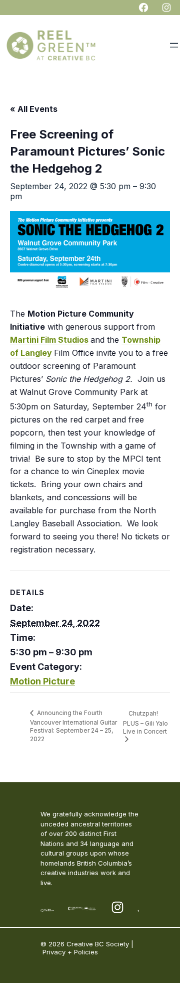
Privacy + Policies (70, 952)
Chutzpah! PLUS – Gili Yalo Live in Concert (145, 722)
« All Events (34, 109)
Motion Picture (42, 681)
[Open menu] (174, 45)
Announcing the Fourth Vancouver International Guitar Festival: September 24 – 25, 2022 (73, 725)
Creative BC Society (97, 944)
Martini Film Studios (49, 340)
